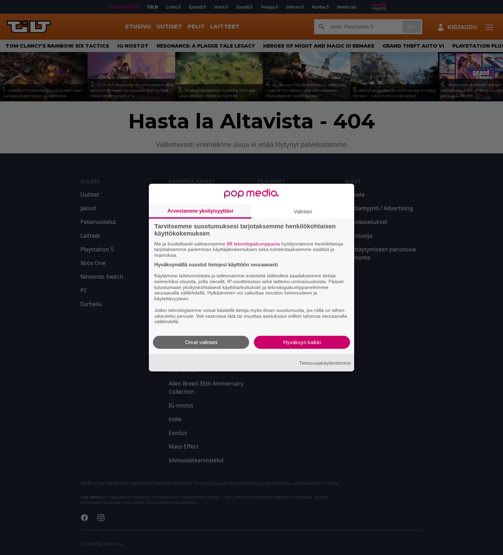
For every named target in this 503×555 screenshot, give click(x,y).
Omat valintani (201, 342)
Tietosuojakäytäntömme (325, 362)
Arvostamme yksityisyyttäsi (200, 210)
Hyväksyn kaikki (302, 342)
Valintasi (303, 211)
